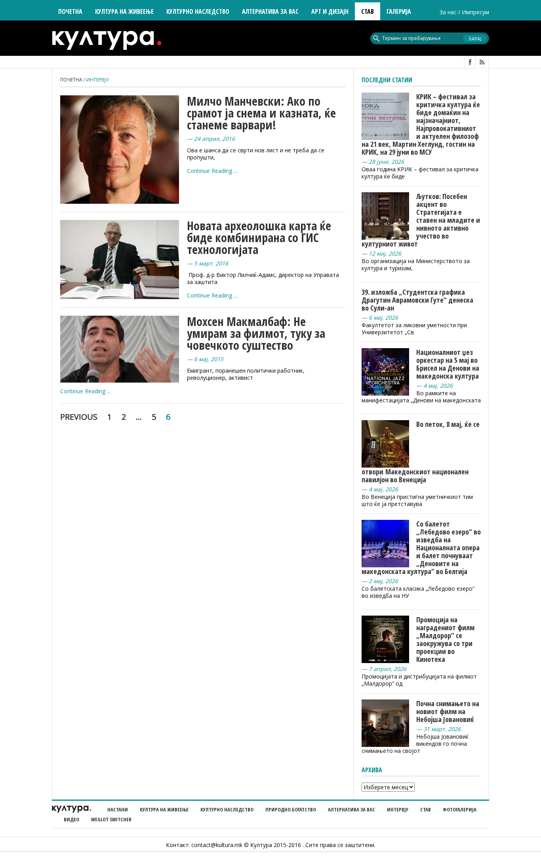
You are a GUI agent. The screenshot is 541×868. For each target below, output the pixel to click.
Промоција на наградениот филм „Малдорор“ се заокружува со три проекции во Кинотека (445, 639)
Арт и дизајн (330, 11)
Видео (71, 819)
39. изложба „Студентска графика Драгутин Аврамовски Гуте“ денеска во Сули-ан (417, 300)
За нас (448, 12)
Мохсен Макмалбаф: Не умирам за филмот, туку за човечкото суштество (256, 333)
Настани (117, 809)
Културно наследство (226, 809)
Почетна (70, 11)
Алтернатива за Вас (270, 11)
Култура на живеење (164, 809)
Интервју (397, 809)
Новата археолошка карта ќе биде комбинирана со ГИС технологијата (259, 238)
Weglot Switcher (111, 819)
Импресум (475, 12)
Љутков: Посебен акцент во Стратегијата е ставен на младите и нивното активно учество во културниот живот (421, 219)
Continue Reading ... (212, 170)
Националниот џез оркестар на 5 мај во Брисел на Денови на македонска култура (447, 364)
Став (425, 809)
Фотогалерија (459, 809)
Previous (78, 416)
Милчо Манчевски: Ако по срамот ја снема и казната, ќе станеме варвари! (261, 113)
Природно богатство (290, 809)
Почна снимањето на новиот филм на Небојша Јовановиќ (447, 711)
